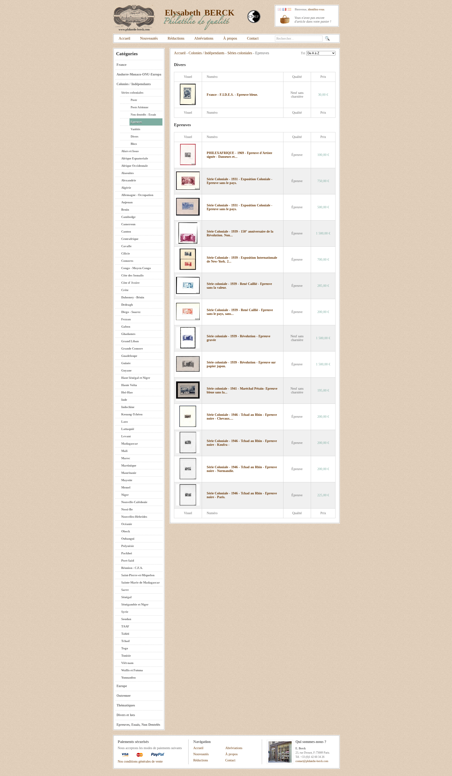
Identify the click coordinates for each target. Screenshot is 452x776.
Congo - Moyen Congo (136, 268)
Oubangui (127, 538)
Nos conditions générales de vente (140, 761)
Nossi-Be (127, 509)
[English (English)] (279, 9)
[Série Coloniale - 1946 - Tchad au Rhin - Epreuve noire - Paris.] (188, 504)
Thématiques (126, 705)
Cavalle (126, 246)
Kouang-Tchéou (131, 414)
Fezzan (126, 319)
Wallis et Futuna (132, 670)
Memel (125, 487)
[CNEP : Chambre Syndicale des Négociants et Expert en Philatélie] (254, 22)
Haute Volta (129, 385)
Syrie (124, 611)
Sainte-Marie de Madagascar (140, 582)
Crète (125, 290)
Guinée (126, 363)
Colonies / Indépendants (134, 84)
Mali (124, 451)
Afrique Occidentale (134, 165)
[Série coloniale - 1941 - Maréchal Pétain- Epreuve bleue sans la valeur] (188, 399)
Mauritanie (128, 473)
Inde (124, 399)
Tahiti (125, 633)
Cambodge (128, 217)
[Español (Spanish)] (289, 9)
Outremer (124, 695)
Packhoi (126, 553)
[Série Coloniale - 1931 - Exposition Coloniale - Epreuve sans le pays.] (188, 190)
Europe (122, 686)
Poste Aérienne (139, 107)
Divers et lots (126, 715)
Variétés (135, 129)
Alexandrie (128, 180)
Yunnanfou (128, 677)
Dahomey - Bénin (132, 297)
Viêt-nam (127, 663)
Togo (124, 648)
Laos (124, 421)
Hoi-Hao (127, 392)
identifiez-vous (316, 9)
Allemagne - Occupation (137, 195)
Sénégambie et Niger (135, 604)
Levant (126, 436)
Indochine (127, 407)
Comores (127, 261)
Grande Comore (132, 348)
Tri (303, 53)
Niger (125, 494)
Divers (134, 136)
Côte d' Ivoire (130, 282)
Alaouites (127, 173)
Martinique (128, 465)
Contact (252, 38)
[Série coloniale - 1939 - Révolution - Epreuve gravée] (188, 347)
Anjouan (127, 202)
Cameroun (128, 224)
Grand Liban (130, 341)
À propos (230, 38)
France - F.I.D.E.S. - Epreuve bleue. (232, 94)
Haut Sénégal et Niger (135, 378)
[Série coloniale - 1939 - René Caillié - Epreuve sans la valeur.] (188, 295)
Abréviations (203, 38)
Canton (126, 231)
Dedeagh (127, 304)
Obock (125, 531)
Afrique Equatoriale (134, 158)
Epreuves (136, 122)
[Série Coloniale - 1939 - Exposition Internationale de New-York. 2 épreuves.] (188, 269)
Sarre (125, 590)
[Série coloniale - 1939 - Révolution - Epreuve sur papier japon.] (188, 373)
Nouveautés (149, 38)
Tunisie (126, 655)
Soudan (126, 619)
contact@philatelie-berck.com (311, 761)
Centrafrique (129, 239)
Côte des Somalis (132, 275)
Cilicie (125, 253)
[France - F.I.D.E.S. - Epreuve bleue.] (188, 104)
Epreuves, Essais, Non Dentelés (138, 724)
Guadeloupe (129, 356)
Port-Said (127, 560)
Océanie (126, 524)
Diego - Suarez (131, 312)
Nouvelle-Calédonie (134, 502)
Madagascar (129, 443)
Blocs (134, 144)
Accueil (124, 38)
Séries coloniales (132, 92)
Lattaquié (127, 429)
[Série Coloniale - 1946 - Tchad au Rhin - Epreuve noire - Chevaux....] (188, 426)
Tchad (125, 641)
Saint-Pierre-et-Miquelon (137, 575)
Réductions (176, 38)
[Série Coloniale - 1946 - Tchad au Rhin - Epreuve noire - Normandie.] (188, 478)
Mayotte (126, 480)
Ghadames (128, 334)
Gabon (125, 326)
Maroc (125, 458)
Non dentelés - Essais (143, 114)
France (121, 65)
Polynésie (127, 546)
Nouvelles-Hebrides (134, 516)
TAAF (125, 626)
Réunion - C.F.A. (132, 568)
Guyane (126, 370)
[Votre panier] (285, 19)
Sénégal (126, 597)
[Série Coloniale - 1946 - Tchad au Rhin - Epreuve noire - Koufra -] (188, 452)
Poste (134, 100)
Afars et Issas (130, 151)
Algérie (126, 187)
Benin (125, 209)
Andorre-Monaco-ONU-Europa (139, 74)
